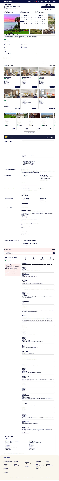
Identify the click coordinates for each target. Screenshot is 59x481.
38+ (53, 32)
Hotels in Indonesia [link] (6, 468)
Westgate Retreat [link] (7, 450)
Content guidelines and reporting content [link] (40, 466)
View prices (17, 86)
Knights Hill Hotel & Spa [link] (8, 442)
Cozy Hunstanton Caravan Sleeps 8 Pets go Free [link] (12, 441)
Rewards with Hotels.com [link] (49, 465)
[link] (48, 12)
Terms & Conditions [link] (38, 461)
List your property (40, 1)
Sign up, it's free (52, 137)
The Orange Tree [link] (7, 443)
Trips (49, 1)
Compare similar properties (30, 132)
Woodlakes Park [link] (31, 440)
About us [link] (47, 461)
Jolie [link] (6, 444)
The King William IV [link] (8, 449)
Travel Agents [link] (27, 466)
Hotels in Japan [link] (5, 464)
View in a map (24, 156)
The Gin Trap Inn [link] (31, 449)
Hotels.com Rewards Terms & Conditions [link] (39, 468)
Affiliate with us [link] (27, 462)
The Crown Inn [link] (7, 446)
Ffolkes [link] (6, 440)
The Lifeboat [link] (31, 446)
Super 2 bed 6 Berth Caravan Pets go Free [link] (11, 447)
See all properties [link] (8, 4)
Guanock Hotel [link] (7, 448)
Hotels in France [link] (6, 469)
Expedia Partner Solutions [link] (28, 463)
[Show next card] (55, 122)
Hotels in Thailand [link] (6, 465)
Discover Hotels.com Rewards (48, 9)
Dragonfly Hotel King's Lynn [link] (33, 441)
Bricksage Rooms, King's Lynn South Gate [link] (35, 442)
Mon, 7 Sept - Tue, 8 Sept (25, 12)
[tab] (6, 438)
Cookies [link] (37, 464)
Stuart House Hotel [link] (32, 448)
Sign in (54, 1)
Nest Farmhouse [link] (31, 445)
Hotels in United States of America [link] (8, 461)
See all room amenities (25, 203)
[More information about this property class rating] (6, 7)
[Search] (54, 253)
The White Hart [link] (31, 444)
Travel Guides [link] (48, 464)
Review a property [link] (16, 465)
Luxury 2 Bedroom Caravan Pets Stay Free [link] (35, 447)
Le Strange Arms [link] (31, 443)
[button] (23, 20)
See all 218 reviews (7, 41)
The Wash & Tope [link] (7, 445)
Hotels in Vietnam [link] (6, 472)
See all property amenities (25, 195)
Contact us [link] (15, 464)
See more (23, 322)
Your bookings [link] (16, 461)
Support (46, 1)
